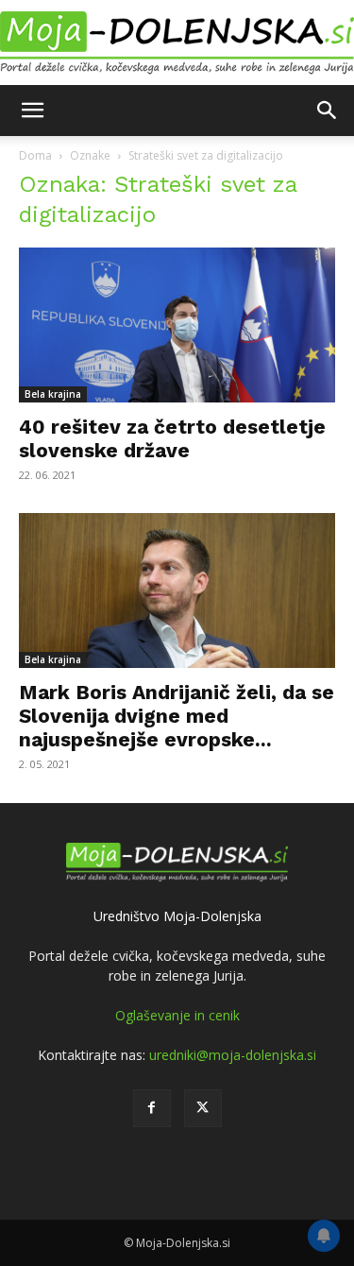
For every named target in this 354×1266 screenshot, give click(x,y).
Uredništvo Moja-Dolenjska (177, 916)
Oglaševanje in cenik (177, 1015)
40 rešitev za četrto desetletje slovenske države (172, 438)
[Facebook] (152, 1108)
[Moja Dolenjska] (177, 43)
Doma (35, 155)
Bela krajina (53, 394)
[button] (32, 110)
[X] (203, 1108)
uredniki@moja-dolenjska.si (232, 1055)
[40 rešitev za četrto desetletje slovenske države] (177, 325)
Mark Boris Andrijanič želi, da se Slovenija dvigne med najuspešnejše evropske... (176, 715)
